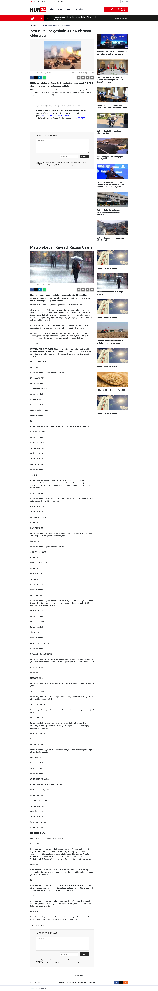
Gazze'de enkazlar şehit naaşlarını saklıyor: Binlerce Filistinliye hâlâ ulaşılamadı (75, 18)
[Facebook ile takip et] (116, 982)
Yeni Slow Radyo (79, 976)
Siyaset (82, 9)
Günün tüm (121, 18)
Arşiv (54, 2)
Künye (68, 982)
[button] (83, 77)
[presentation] (36, 18)
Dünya (74, 9)
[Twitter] (36, 77)
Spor (60, 9)
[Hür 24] (38, 9)
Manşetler (37, 2)
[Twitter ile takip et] (121, 982)
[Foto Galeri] (127, 2)
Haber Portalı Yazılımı (39, 988)
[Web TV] (122, 2)
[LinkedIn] (40, 77)
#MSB (44, 116)
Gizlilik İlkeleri (82, 982)
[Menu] (107, 9)
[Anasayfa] (31, 2)
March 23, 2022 (78, 118)
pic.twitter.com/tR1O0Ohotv (58, 116)
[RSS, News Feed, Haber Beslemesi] (125, 982)
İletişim (74, 982)
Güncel (53, 9)
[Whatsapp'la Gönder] (44, 77)
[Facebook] (32, 77)
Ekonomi (67, 9)
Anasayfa (35, 25)
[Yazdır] (78, 77)
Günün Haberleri (46, 2)
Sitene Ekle (60, 2)
